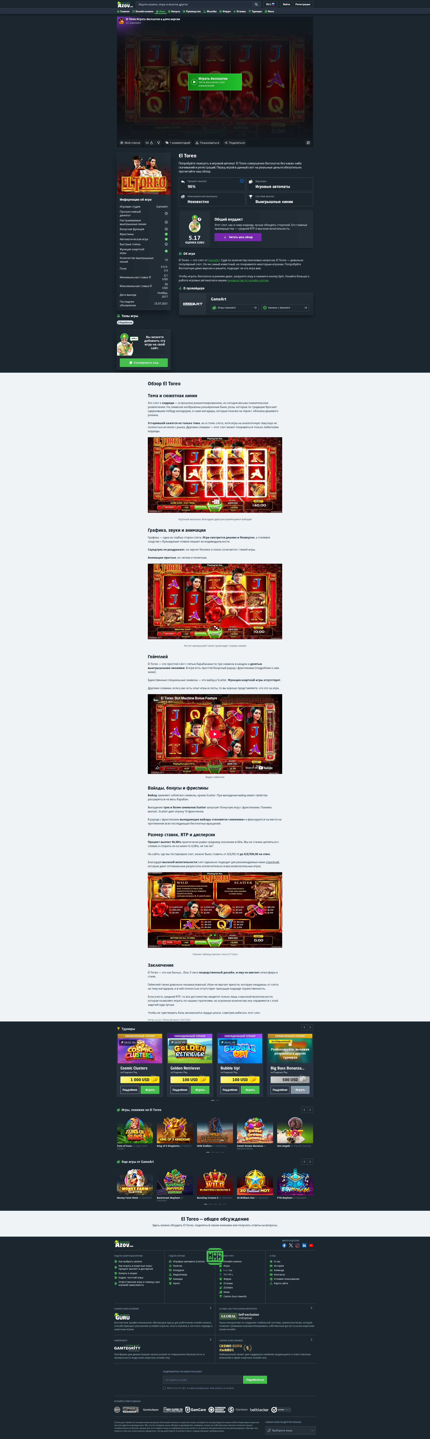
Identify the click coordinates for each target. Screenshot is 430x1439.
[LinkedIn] (304, 1245)
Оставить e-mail (173, 1377)
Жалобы (212, 11)
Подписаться (255, 1380)
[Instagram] (298, 1245)
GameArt (214, 260)
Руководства (193, 11)
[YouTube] (311, 1245)
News (271, 11)
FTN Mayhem (291, 1197)
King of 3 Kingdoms (174, 1146)
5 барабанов (125, 322)
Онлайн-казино (144, 11)
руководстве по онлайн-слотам (247, 280)
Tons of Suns (132, 1147)
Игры (162, 11)
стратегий (272, 862)
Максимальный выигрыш (203, 196)
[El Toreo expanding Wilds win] (215, 476)
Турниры (257, 11)
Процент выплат (197, 181)
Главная (125, 11)
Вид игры (260, 181)
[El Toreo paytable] (215, 911)
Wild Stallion (212, 1146)
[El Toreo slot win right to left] (215, 603)
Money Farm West (134, 1197)
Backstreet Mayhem (170, 1199)
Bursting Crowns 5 (214, 1197)
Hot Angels (294, 1146)
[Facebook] (284, 1245)
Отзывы (241, 11)
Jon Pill (158, 1019)
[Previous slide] (304, 1027)
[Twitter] (291, 1245)
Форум (227, 11)
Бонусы (175, 11)
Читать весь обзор (241, 237)
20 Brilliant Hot (252, 1197)
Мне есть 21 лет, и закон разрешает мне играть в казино (200, 1388)
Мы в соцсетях (290, 1240)
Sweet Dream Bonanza (251, 1147)
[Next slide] (310, 1027)
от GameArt (133, 22)
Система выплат (264, 196)
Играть (150, 1090)
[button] (235, 143)
